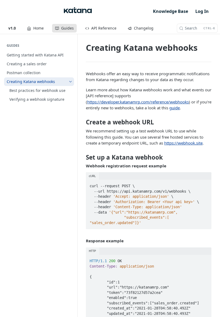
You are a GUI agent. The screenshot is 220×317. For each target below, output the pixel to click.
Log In (202, 11)
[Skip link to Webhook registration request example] (82, 166)
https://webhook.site (183, 143)
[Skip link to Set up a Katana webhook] (82, 157)
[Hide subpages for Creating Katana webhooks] (70, 82)
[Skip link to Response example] (82, 241)
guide (174, 107)
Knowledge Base (170, 11)
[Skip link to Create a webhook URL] (82, 122)
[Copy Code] (204, 184)
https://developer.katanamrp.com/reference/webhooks (138, 102)
